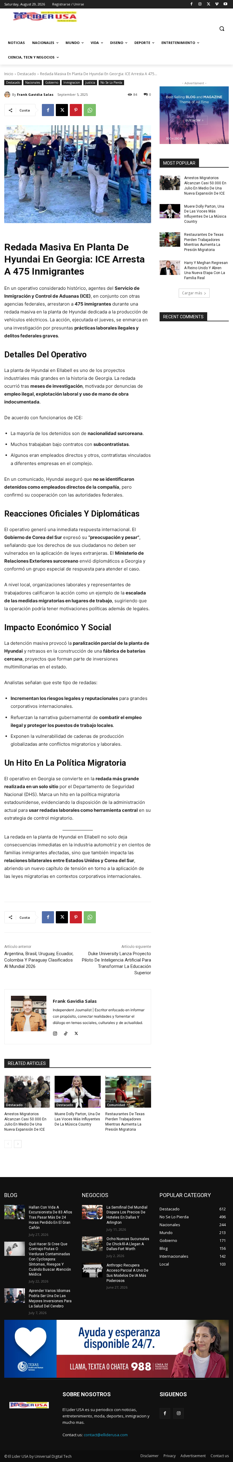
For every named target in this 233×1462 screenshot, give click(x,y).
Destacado (26, 73)
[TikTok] (65, 1032)
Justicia (90, 82)
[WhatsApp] (90, 110)
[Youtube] (225, 4)
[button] (221, 29)
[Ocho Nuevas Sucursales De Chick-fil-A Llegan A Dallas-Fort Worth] (92, 1243)
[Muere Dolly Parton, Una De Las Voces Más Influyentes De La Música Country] (77, 1092)
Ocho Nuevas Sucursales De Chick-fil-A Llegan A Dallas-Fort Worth (127, 1244)
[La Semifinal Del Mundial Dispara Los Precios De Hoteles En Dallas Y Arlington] (92, 1212)
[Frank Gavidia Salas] (8, 95)
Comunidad (116, 1105)
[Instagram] (200, 4)
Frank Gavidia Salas (35, 94)
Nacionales (32, 82)
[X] (208, 4)
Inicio (8, 73)
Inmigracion (71, 82)
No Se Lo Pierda (111, 82)
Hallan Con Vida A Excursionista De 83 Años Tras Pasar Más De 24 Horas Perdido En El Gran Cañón (50, 1217)
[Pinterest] (76, 110)
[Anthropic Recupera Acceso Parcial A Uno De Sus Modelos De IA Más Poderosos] (92, 1270)
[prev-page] (8, 1144)
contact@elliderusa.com (106, 1434)
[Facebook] (191, 4)
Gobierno (51, 82)
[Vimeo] (216, 4)
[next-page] (18, 1144)
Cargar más (192, 293)
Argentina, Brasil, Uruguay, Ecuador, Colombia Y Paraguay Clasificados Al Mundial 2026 (38, 960)
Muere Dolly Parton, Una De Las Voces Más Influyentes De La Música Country (77, 1119)
